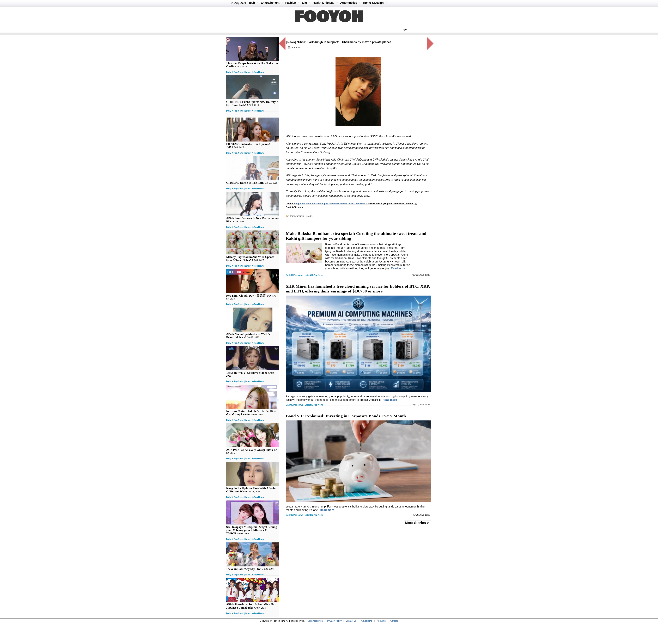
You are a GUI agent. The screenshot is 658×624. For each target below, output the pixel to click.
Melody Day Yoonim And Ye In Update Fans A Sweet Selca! (250, 258)
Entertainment (270, 2)
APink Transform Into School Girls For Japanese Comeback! (251, 606)
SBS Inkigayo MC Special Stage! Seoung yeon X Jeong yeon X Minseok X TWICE (251, 530)
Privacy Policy (334, 621)
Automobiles (348, 2)
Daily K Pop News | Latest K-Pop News (245, 72)
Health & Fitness (323, 2)
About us (381, 621)
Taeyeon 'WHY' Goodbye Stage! (246, 372)
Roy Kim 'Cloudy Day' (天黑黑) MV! (249, 295)
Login (404, 29)
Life (304, 2)
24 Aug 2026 (238, 2)
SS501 (309, 216)
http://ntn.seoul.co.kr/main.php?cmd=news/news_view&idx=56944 (330, 203)
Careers (394, 621)
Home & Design (373, 2)
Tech (251, 2)
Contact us (351, 621)
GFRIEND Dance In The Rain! (245, 182)
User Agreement (315, 621)
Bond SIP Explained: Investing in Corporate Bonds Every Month (346, 416)
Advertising (366, 621)
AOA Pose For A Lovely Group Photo (249, 449)
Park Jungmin (297, 216)
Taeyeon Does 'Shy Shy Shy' (243, 569)
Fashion (290, 2)
